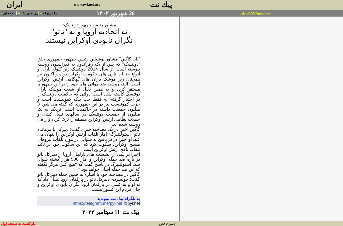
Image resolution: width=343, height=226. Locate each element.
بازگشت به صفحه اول (18, 224)
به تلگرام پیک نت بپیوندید (118, 198)
